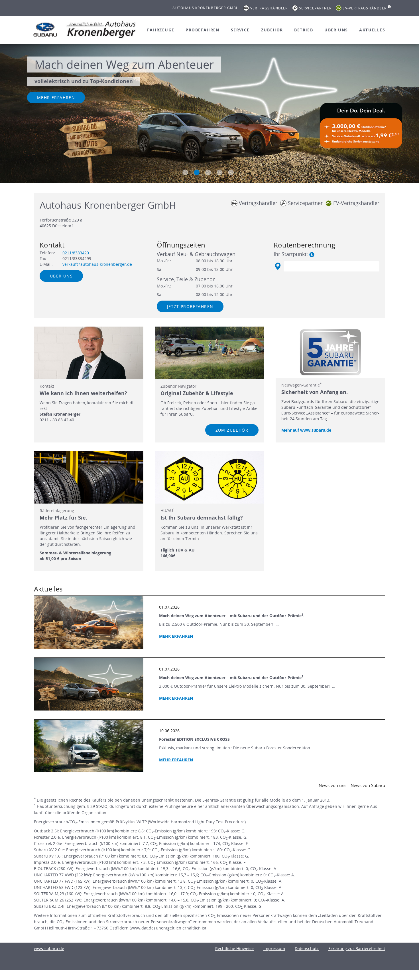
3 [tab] (208, 172)
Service (240, 30)
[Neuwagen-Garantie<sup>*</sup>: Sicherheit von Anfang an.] (330, 352)
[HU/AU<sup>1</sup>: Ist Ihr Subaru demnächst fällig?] (209, 477)
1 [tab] (185, 172)
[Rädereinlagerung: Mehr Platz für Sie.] (88, 477)
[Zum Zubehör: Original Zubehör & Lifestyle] (209, 353)
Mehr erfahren (56, 97)
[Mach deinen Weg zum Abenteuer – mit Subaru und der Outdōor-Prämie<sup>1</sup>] (88, 684)
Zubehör (272, 30)
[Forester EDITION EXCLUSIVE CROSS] (88, 746)
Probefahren (202, 30)
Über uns (336, 30)
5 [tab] (231, 172)
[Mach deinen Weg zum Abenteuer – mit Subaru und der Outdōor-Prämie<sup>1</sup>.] (88, 622)
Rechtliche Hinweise (234, 948)
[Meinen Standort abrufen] (277, 266)
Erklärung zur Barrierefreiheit (356, 948)
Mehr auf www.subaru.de (306, 430)
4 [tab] (219, 172)
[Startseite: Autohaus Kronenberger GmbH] (45, 29)
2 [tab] (197, 172)
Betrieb (303, 30)
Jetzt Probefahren (190, 306)
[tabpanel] (209, 114)
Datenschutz (307, 948)
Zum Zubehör (231, 430)
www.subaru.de (49, 948)
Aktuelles (372, 30)
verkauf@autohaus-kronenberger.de (97, 264)
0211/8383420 (75, 252)
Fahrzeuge (160, 30)
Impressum (274, 948)
